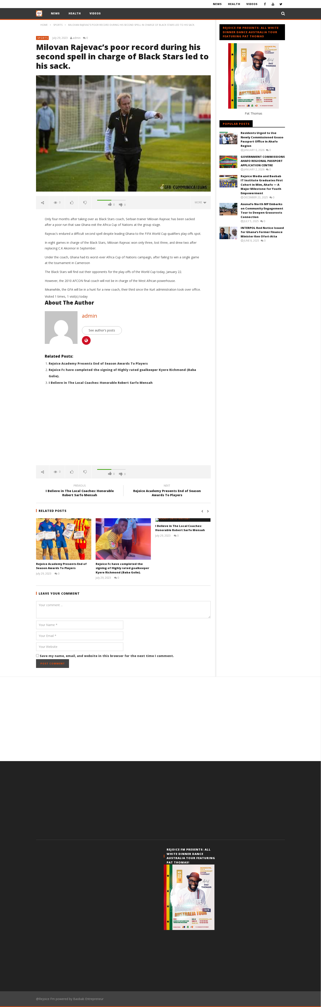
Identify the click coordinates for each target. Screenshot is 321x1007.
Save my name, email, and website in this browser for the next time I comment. (107, 656)
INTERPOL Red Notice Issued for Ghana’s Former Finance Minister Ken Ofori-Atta (262, 232)
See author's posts (102, 330)
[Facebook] (265, 4)
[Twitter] (281, 4)
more (199, 202)
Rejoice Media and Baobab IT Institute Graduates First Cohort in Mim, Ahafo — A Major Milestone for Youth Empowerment (262, 184)
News (217, 4)
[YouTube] (273, 4)
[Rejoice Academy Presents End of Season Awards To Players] (63, 539)
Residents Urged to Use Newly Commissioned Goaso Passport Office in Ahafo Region (262, 139)
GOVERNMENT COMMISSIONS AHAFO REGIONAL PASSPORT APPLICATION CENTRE (263, 161)
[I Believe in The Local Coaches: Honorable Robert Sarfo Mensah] (183, 520)
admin (77, 38)
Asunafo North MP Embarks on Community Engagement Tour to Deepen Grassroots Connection (262, 210)
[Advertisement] (123, 428)
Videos (252, 4)
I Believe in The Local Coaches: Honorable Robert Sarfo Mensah (101, 383)
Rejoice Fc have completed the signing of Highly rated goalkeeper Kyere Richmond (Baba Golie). (122, 568)
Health (234, 4)
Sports (42, 37)
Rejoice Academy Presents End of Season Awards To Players (98, 363)
